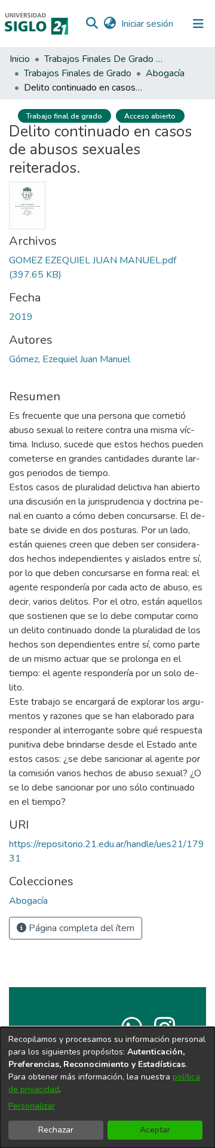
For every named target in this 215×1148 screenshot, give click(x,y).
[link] (28, 900)
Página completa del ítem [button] (80, 928)
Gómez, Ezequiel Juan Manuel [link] (69, 359)
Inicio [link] (20, 59)
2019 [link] (21, 316)
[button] (91, 24)
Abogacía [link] (165, 73)
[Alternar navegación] (198, 24)
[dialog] (107, 1087)
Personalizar (31, 1106)
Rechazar (55, 1129)
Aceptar (155, 1129)
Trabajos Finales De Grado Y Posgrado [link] (104, 59)
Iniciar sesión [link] (147, 23)
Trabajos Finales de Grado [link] (77, 73)
